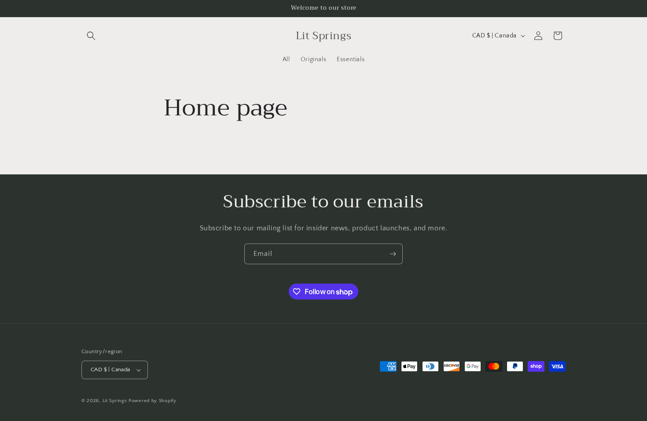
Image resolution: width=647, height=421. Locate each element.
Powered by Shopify (152, 400)
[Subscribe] (392, 254)
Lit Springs (115, 400)
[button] (91, 35)
